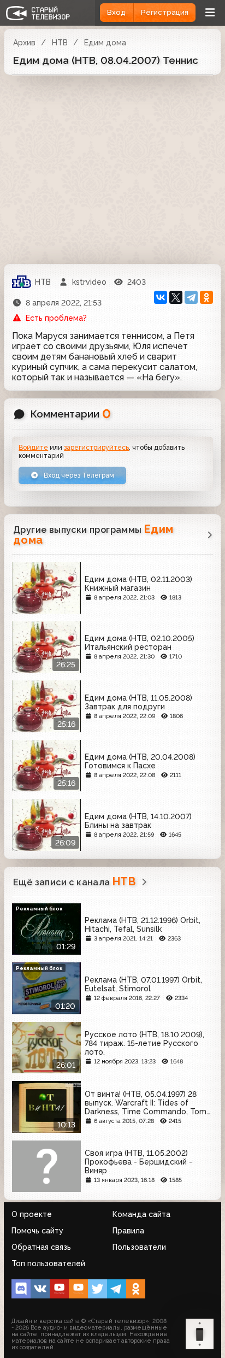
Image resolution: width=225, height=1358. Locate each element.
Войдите (33, 447)
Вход (116, 12)
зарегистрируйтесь (96, 447)
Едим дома (105, 42)
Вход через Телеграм (78, 475)
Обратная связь (41, 1247)
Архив (24, 42)
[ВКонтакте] (160, 297)
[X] (175, 297)
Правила (128, 1230)
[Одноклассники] (206, 297)
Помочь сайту (37, 1230)
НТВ (60, 42)
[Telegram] (191, 297)
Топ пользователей (48, 1263)
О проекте (31, 1214)
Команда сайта (141, 1214)
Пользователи (139, 1247)
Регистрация (164, 12)
